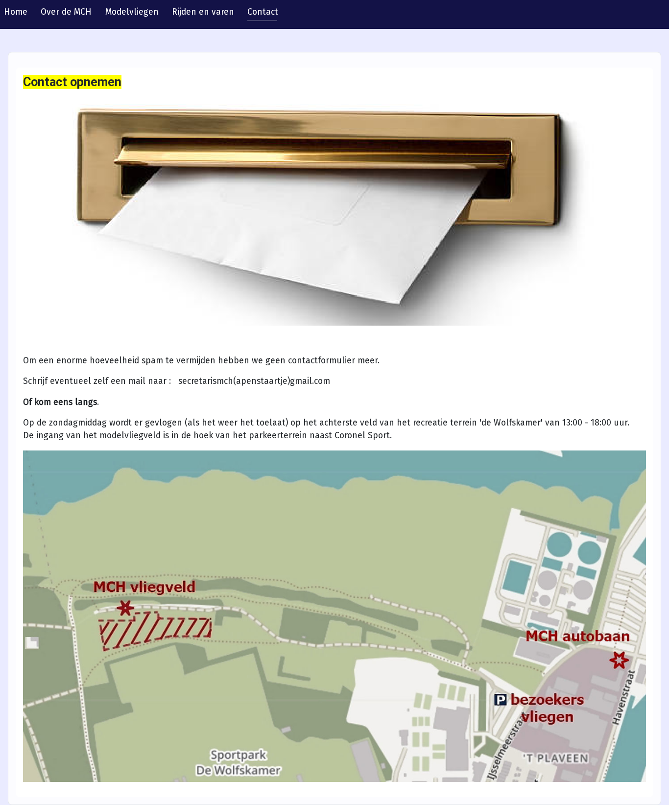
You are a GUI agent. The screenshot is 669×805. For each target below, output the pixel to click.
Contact (262, 12)
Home (15, 12)
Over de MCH (66, 12)
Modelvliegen (132, 12)
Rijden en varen (203, 12)
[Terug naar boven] (652, 787)
